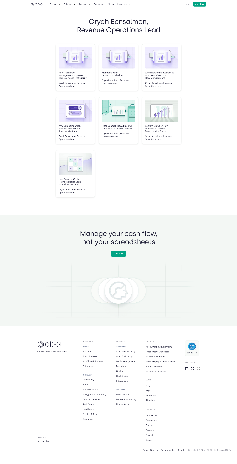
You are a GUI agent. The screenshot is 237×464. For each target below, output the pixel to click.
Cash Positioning (124, 356)
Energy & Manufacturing (94, 394)
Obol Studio (122, 376)
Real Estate (88, 404)
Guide (149, 440)
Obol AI (119, 371)
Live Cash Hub (123, 394)
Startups (87, 351)
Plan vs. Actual (123, 404)
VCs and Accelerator (156, 371)
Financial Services (91, 399)
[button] (55, 4)
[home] (37, 4)
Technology (88, 379)
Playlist (149, 435)
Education (88, 419)
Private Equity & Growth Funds (160, 361)
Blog (148, 385)
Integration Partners (156, 357)
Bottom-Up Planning (126, 399)
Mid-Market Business (93, 361)
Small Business (90, 356)
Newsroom (151, 395)
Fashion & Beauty (91, 414)
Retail (85, 384)
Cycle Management (126, 361)
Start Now (200, 4)
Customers (151, 420)
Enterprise (88, 366)
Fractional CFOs (91, 389)
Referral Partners (154, 366)
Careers (150, 430)
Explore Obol (152, 415)
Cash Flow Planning (125, 351)
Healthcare (88, 409)
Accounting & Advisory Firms (159, 347)
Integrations (122, 381)
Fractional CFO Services (157, 352)
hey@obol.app (44, 441)
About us (150, 400)
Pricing (149, 425)
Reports (149, 390)
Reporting (121, 366)
